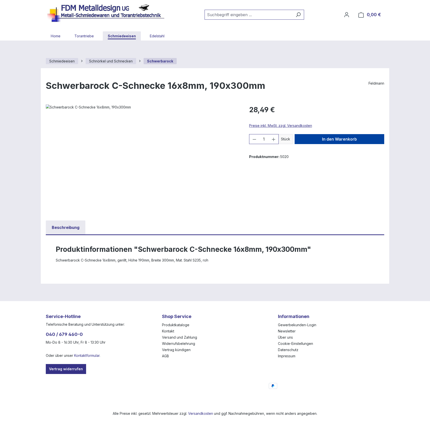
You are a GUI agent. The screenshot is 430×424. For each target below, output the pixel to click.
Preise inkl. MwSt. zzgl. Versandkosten (280, 125)
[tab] (65, 227)
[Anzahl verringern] (254, 139)
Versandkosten (200, 413)
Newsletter (287, 331)
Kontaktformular (87, 355)
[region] (142, 158)
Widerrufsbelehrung (178, 343)
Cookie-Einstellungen (295, 343)
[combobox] (249, 15)
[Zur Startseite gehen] (108, 13)
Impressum (286, 356)
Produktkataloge (175, 325)
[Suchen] (298, 15)
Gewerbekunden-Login (297, 325)
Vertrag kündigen (176, 350)
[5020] (142, 158)
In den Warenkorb (339, 139)
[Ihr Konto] (347, 15)
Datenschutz (288, 350)
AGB (165, 356)
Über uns (285, 337)
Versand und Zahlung (179, 337)
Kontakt (168, 331)
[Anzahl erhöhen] (274, 139)
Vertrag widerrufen (66, 369)
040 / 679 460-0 (64, 334)
